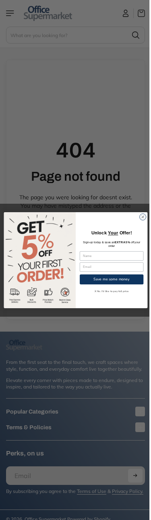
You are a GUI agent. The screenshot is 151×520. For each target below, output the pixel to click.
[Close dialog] (140, 216)
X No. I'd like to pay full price (109, 291)
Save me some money (109, 278)
